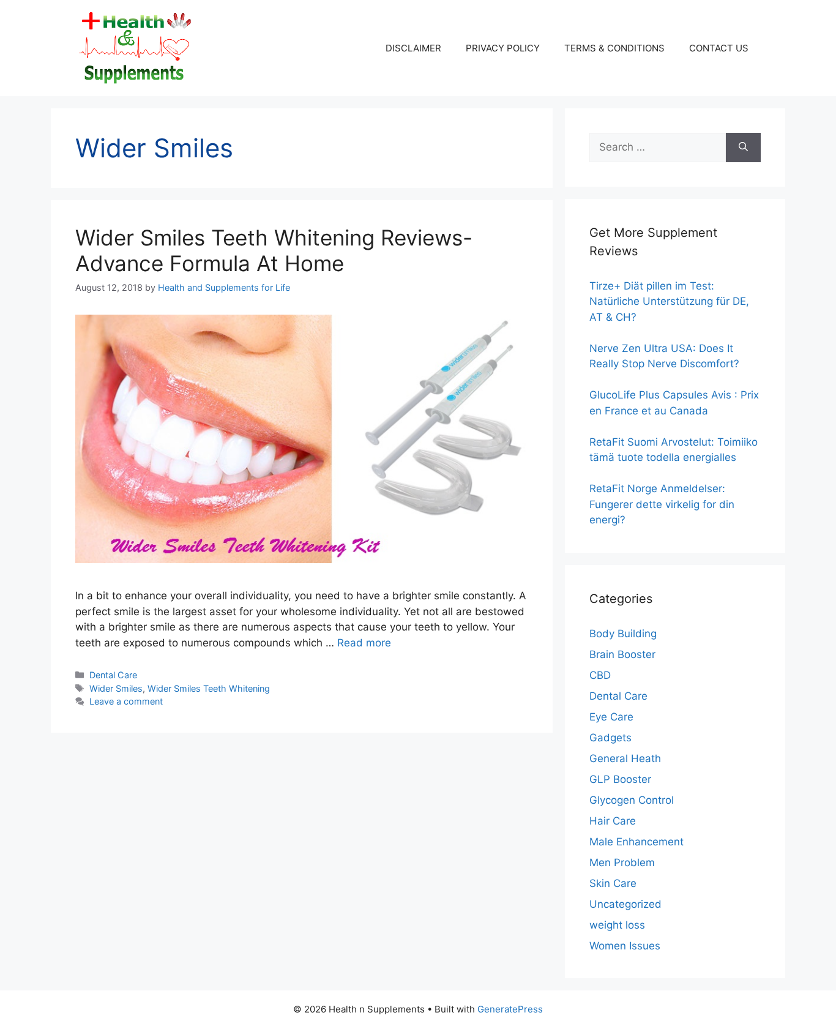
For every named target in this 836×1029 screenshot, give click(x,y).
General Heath (625, 758)
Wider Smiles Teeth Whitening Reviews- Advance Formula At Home (273, 250)
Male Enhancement (636, 842)
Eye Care (611, 717)
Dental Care (113, 675)
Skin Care (612, 883)
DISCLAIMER (413, 48)
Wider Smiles (116, 688)
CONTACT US (718, 48)
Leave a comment (126, 701)
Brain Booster (622, 654)
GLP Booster (620, 779)
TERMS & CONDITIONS (614, 48)
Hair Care (612, 821)
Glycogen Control (631, 800)
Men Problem (622, 862)
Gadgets (610, 738)
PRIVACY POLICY (503, 48)
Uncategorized (625, 904)
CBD (600, 675)
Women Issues (624, 946)
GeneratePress (510, 1009)
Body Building (623, 633)
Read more (364, 643)
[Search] (743, 147)
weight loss (617, 925)
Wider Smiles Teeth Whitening (208, 688)
